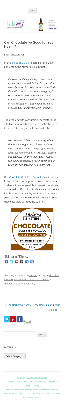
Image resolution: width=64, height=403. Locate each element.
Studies (33, 275)
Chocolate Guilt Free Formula (25, 177)
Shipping (21, 377)
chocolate (54, 275)
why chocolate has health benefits (31, 279)
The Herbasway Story (17, 305)
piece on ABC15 (21, 62)
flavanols (8, 279)
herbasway (29, 283)
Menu (32, 10)
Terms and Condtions (37, 377)
